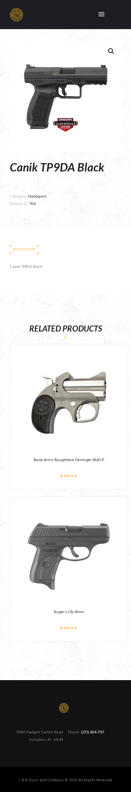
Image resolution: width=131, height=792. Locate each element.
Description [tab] (24, 249)
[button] (111, 51)
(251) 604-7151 (92, 732)
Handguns (37, 196)
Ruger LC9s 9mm (69, 612)
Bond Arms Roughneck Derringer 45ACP (69, 460)
